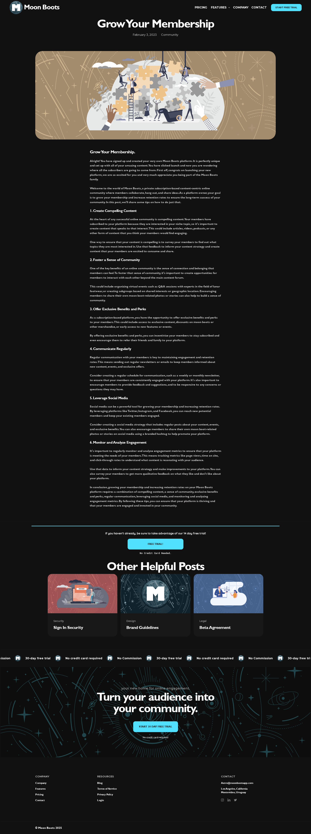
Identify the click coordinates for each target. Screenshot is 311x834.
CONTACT (259, 7)
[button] (220, 7)
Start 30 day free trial (155, 726)
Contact (40, 800)
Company (241, 7)
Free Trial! (155, 544)
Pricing (201, 7)
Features (40, 788)
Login (100, 800)
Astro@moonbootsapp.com (237, 783)
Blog (100, 783)
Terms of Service (107, 788)
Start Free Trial (286, 7)
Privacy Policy (105, 794)
